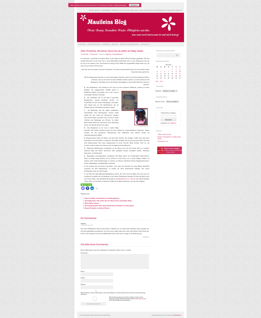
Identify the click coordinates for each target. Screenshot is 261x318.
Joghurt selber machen (164, 134)
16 (176, 73)
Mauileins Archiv (160, 101)
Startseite (82, 44)
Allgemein (109, 54)
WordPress (177, 315)
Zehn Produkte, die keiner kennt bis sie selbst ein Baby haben (112, 51)
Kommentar (84, 253)
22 (172, 76)
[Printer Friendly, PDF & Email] (86, 184)
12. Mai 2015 (84, 54)
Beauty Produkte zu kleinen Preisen (97, 208)
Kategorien (158, 91)
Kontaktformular (93, 44)
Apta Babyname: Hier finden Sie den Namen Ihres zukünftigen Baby (108, 201)
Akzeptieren (134, 5)
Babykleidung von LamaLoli (126, 179)
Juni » (161, 81)
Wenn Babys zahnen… (92, 203)
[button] (83, 188)
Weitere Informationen (121, 5)
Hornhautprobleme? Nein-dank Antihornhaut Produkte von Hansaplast (109, 205)
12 (161, 73)
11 (157, 73)
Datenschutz (145, 44)
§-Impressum (106, 44)
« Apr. (157, 81)
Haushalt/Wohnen (117, 54)
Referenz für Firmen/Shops (129, 44)
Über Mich (115, 44)
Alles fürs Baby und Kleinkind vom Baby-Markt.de (102, 198)
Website (83, 284)
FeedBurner (172, 123)
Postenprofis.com (163, 141)
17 (180, 73)
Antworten (146, 237)
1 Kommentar (93, 54)
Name (83, 271)
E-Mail (83, 278)
